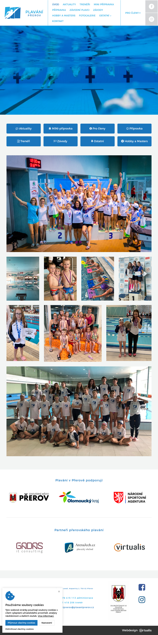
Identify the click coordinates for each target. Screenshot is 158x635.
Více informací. (46, 616)
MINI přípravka (104, 4)
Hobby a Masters (63, 15)
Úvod (55, 4)
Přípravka (59, 9)
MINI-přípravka (62, 128)
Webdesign (130, 630)
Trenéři (85, 4)
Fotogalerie (87, 15)
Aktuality (69, 4)
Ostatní (104, 15)
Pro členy (132, 13)
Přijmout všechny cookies (21, 622)
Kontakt (58, 21)
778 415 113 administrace (77, 598)
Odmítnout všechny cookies (19, 629)
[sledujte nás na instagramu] (143, 599)
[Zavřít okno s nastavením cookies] (59, 592)
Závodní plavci (79, 9)
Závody (98, 9)
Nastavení (47, 622)
